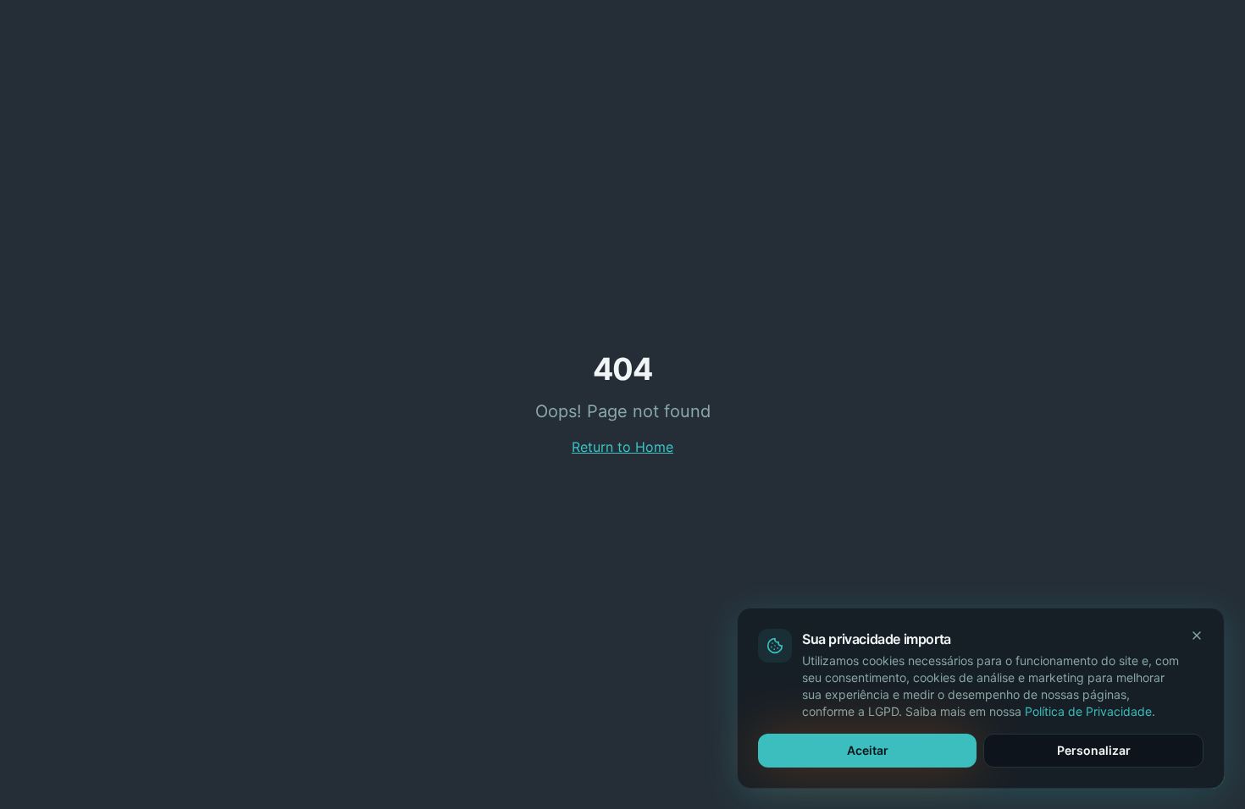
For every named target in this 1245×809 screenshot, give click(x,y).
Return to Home (622, 446)
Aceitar (867, 750)
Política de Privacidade (1088, 711)
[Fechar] (1197, 635)
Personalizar (1094, 750)
